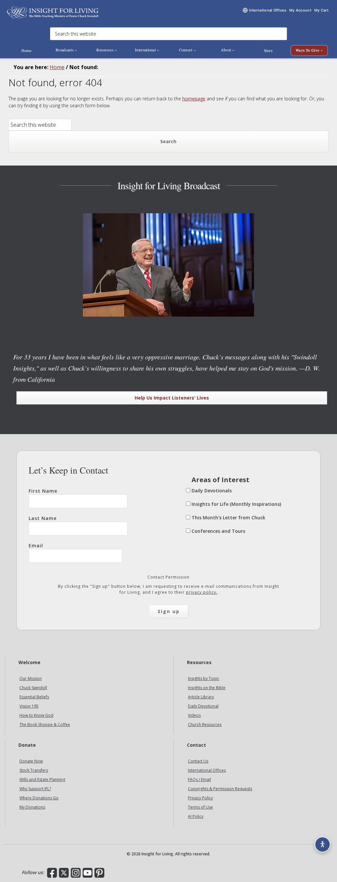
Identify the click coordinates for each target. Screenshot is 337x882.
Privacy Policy (200, 798)
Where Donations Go (39, 798)
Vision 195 (29, 706)
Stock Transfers (33, 770)
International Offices (207, 770)
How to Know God (36, 715)
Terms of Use (200, 807)
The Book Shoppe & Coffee (44, 724)
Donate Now (31, 761)
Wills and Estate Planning (42, 779)
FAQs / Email (199, 779)
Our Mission (30, 678)
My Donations (32, 807)
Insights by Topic (203, 678)
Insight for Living (53, 12)
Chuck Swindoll (33, 687)
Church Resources (204, 724)
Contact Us (198, 761)
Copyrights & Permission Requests (220, 788)
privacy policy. (202, 592)
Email (36, 545)
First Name (43, 491)
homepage (193, 98)
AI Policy (195, 816)
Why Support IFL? (35, 788)
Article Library (201, 697)
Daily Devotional (203, 706)
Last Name (43, 518)
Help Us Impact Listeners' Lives (172, 398)
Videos (194, 715)
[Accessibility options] (322, 844)
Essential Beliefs (34, 697)
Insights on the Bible (206, 687)
